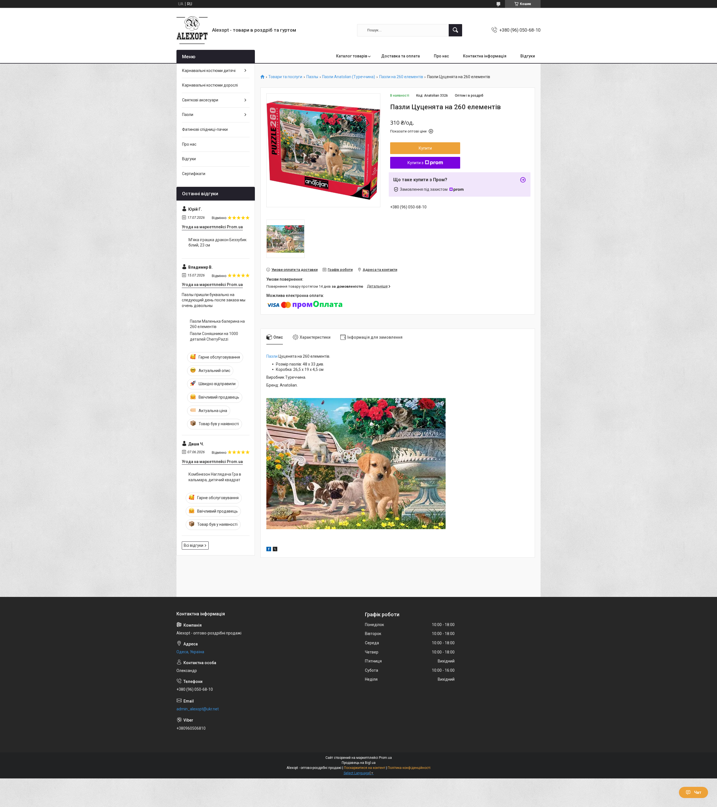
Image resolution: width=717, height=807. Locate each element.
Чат (697, 792)
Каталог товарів (351, 56)
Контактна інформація (484, 56)
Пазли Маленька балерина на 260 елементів (217, 324)
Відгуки (527, 56)
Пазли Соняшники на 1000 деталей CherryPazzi (214, 336)
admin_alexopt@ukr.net (197, 709)
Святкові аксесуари (200, 100)
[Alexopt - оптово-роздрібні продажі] (192, 30)
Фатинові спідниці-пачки (205, 129)
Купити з (415, 163)
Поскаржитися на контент (364, 768)
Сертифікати (193, 173)
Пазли (272, 356)
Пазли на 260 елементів (401, 77)
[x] (275, 550)
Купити (425, 148)
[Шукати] (455, 30)
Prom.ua (385, 758)
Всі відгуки (193, 545)
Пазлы (312, 77)
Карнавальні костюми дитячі (209, 70)
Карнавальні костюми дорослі (210, 85)
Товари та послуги (285, 77)
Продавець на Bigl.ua (359, 763)
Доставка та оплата (400, 56)
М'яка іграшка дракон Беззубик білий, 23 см (217, 243)
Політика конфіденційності (409, 768)
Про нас (441, 56)
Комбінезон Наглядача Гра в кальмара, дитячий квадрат (214, 477)
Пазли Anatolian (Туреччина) (348, 77)
